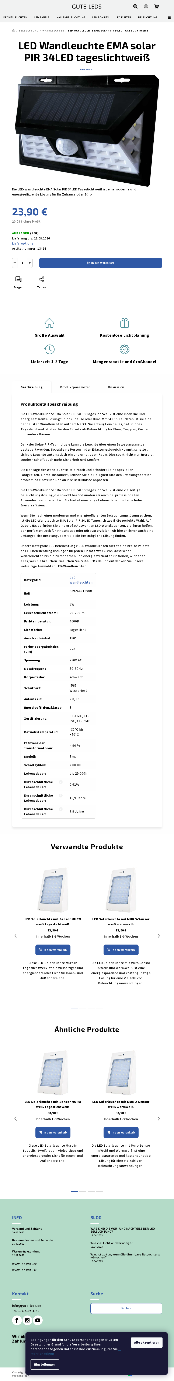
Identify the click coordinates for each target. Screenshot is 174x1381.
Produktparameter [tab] (75, 387)
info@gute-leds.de (26, 1305)
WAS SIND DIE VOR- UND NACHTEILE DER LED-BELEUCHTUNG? (123, 1230)
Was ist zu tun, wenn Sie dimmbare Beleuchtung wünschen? (125, 1256)
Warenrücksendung (26, 1251)
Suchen (126, 1308)
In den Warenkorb (103, 263)
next (158, 936)
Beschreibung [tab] (32, 387)
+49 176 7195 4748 (25, 1311)
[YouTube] (38, 1320)
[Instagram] (27, 1320)
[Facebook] (17, 1320)
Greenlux (87, 69)
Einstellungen (45, 1364)
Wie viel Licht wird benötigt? (111, 1243)
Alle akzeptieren (146, 1342)
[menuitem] (15, 17)
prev (15, 936)
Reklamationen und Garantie (33, 1240)
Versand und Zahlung (27, 1228)
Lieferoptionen (24, 243)
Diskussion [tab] (116, 387)
